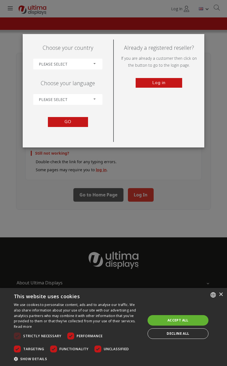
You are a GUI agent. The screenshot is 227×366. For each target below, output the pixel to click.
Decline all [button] (178, 333)
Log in (159, 83)
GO (68, 122)
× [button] (221, 294)
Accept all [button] (178, 320)
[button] (78, 358)
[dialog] (113, 327)
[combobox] (67, 64)
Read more (23, 326)
